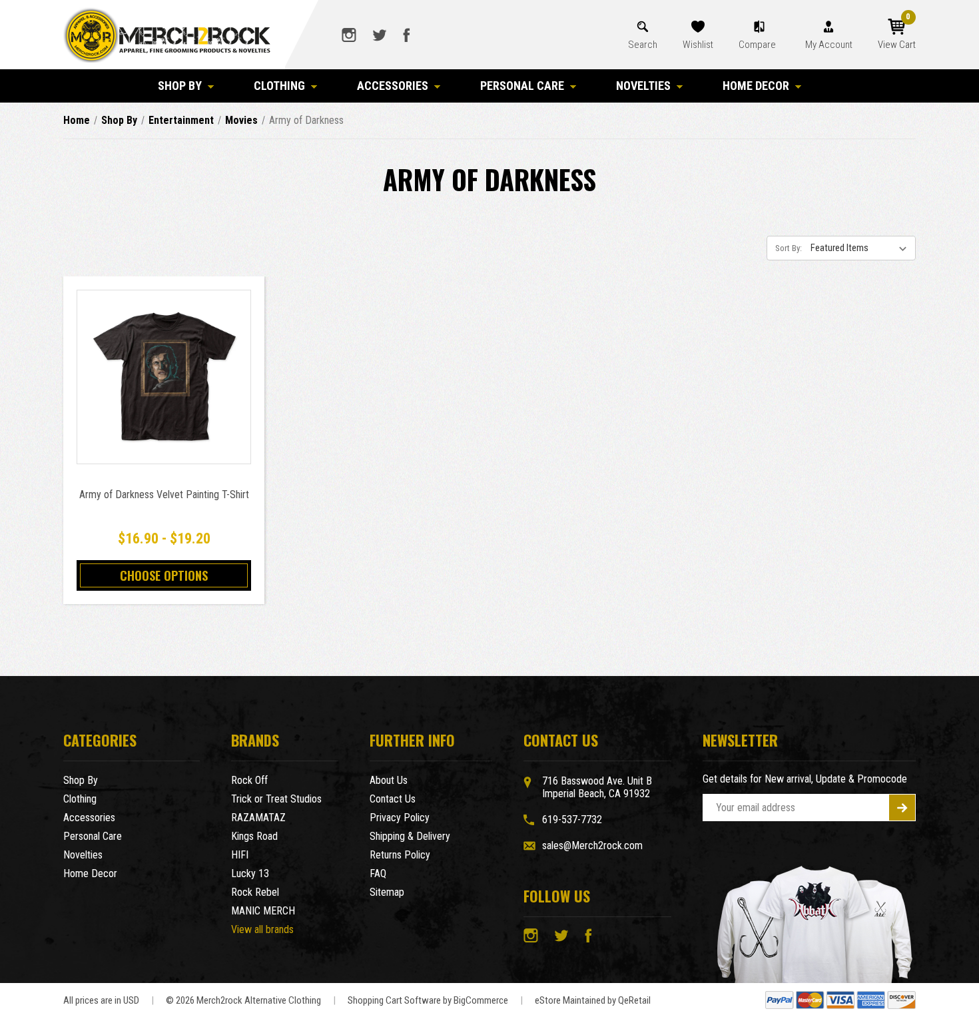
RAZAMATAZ (258, 817)
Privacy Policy (400, 817)
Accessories (392, 86)
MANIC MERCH (263, 910)
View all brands (262, 929)
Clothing (279, 86)
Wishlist (698, 45)
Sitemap (387, 892)
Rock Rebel (255, 892)
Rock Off (249, 780)
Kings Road (254, 836)
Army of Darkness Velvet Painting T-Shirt (164, 494)
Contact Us (393, 799)
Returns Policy (400, 854)
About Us (389, 780)
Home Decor (756, 86)
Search (642, 45)
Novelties (643, 86)
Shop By (180, 86)
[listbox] (862, 247)
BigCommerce (481, 1000)
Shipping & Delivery (410, 836)
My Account (828, 45)
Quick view (164, 362)
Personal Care (522, 86)
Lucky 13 (250, 873)
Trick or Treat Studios (276, 799)
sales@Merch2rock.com (592, 845)
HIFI (239, 854)
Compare (758, 45)
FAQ (378, 873)
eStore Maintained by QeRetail (593, 1000)
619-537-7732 (572, 819)
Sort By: (788, 248)
